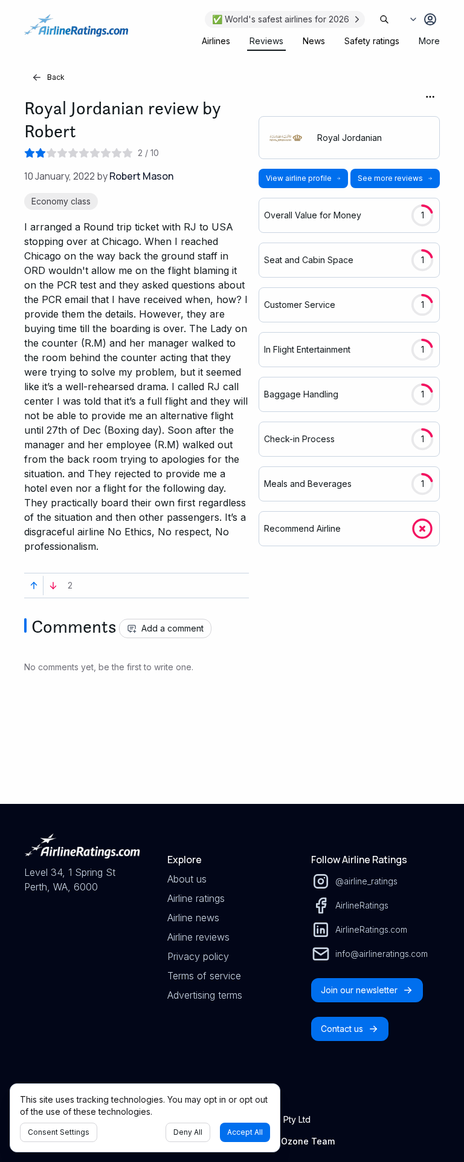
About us (187, 879)
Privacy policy (198, 956)
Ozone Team (308, 1141)
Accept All (245, 1132)
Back (56, 77)
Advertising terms (204, 995)
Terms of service (204, 976)
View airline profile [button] (299, 178)
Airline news (193, 918)
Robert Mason (141, 176)
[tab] (216, 41)
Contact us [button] (342, 1028)
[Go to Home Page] (76, 31)
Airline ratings (196, 898)
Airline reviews (198, 937)
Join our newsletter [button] (359, 990)
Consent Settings (58, 1132)
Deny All (187, 1132)
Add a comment (172, 628)
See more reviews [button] (390, 178)
